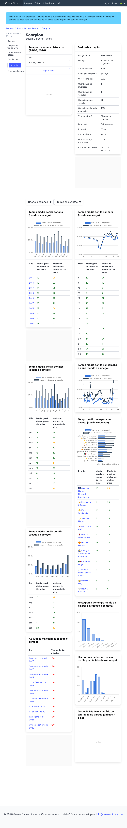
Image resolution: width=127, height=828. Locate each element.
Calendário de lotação (14, 53)
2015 (31, 277)
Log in (106, 3)
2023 (31, 318)
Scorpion (15, 65)
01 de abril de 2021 (38, 711)
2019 (31, 298)
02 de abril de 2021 (38, 706)
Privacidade (48, 3)
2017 (31, 288)
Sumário (11, 41)
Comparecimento (15, 71)
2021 (31, 308)
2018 (31, 293)
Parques (28, 3)
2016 (31, 283)
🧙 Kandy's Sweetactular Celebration (84, 553)
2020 (31, 303)
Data (30, 57)
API (59, 3)
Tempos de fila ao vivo (12, 46)
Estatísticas (12, 59)
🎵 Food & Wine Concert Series (84, 572)
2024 (31, 323)
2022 (31, 313)
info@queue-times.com (109, 814)
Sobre (37, 3)
